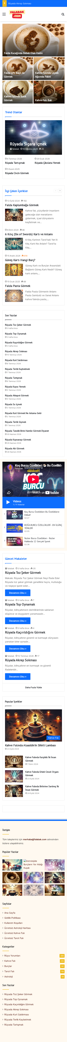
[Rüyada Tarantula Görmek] (33, 890)
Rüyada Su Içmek (13, 404)
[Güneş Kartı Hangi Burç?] (14, 270)
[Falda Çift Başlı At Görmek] (17, 68)
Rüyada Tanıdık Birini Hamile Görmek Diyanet (27, 430)
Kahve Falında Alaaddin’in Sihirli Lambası (30, 745)
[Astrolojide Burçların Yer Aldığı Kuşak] (33, 865)
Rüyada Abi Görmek (14, 448)
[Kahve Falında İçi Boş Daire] (12, 877)
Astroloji (8, 976)
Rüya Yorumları (12, 955)
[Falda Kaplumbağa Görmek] (14, 215)
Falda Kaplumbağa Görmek (22, 205)
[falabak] (17, 14)
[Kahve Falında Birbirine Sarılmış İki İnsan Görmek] (14, 791)
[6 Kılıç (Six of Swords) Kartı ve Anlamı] (14, 244)
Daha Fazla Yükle (33, 687)
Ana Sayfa (9, 912)
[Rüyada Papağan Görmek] (33, 877)
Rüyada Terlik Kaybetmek (17, 369)
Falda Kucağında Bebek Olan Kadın (23, 53)
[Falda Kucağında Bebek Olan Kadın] (33, 40)
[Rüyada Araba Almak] (12, 865)
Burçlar (8, 966)
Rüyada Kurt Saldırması (16, 360)
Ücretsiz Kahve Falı (14, 933)
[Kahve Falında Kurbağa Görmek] (55, 890)
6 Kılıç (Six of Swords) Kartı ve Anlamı (29, 234)
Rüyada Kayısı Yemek (15, 386)
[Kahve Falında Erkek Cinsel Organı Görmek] (14, 776)
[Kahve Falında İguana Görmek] (55, 877)
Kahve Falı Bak (43, 100)
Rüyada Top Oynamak (15, 333)
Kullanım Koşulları (13, 923)
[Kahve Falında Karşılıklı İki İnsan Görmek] (14, 762)
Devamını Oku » (17, 592)
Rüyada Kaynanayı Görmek (18, 439)
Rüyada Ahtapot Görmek (17, 395)
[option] (33, 64)
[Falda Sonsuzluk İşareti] (12, 890)
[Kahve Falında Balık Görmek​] (17, 92)
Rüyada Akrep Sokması (19, 3)
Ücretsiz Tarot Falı (13, 938)
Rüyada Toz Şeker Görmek (18, 324)
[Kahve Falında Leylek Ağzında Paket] (49, 68)
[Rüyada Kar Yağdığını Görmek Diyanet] (55, 865)
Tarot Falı (9, 971)
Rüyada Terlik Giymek (15, 421)
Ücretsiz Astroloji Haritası (17, 928)
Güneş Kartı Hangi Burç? (20, 260)
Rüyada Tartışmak (15, 162)
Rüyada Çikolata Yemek (47, 162)
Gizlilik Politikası (12, 918)
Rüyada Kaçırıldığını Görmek (18, 342)
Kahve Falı (9, 961)
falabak (15, 149)
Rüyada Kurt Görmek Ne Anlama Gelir (23, 413)
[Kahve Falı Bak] (49, 92)
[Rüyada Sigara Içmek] (33, 137)
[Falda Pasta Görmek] (14, 296)
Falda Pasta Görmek (17, 286)
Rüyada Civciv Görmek (17, 173)
